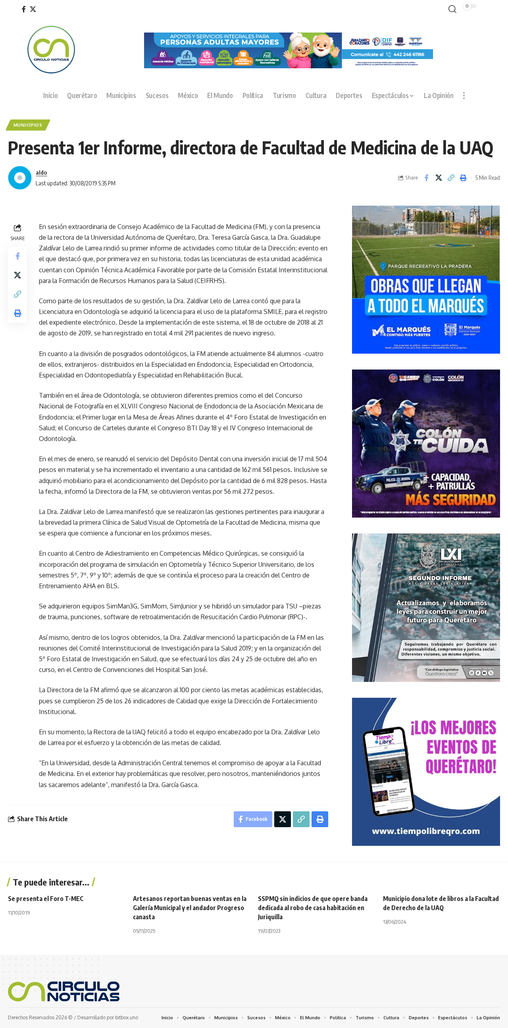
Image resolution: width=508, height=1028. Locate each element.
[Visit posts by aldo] (20, 178)
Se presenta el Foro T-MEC (45, 899)
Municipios (27, 125)
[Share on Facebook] (426, 177)
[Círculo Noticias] (63, 991)
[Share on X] (438, 177)
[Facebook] (24, 9)
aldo (41, 172)
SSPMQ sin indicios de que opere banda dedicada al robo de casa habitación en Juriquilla (313, 908)
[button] (450, 9)
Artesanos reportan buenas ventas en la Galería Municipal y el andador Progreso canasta (189, 908)
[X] (33, 9)
